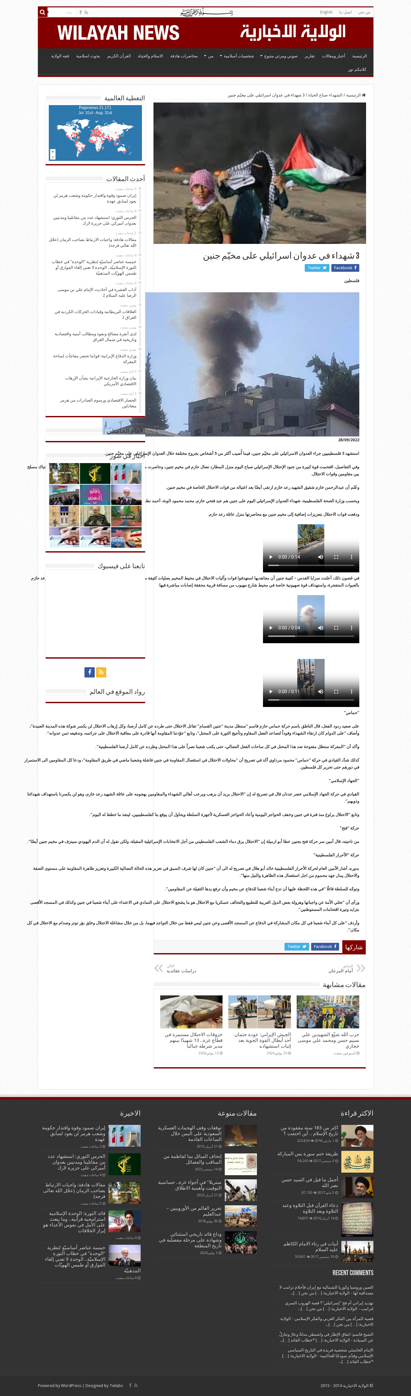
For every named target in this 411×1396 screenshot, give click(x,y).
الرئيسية (359, 56)
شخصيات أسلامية (239, 56)
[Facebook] (81, 12)
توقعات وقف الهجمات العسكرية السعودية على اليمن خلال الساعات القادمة (190, 1133)
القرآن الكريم (119, 56)
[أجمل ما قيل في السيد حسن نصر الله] (357, 1187)
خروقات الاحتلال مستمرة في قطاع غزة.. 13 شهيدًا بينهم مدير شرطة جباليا (194, 1040)
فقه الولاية (60, 56)
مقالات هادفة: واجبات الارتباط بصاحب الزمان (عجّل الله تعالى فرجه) (74, 1190)
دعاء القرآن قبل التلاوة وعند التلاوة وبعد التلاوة (310, 1208)
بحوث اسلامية (88, 56)
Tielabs (116, 1385)
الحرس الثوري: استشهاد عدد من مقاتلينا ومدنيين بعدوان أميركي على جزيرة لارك (76, 1162)
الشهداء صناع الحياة (325, 95)
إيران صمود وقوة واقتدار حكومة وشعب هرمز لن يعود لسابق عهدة (73, 1133)
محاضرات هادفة (184, 56)
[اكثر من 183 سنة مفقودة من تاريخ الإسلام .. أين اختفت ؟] (357, 1136)
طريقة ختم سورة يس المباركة (307, 1154)
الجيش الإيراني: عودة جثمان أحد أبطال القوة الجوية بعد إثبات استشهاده (262, 1040)
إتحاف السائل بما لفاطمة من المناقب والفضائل (192, 1159)
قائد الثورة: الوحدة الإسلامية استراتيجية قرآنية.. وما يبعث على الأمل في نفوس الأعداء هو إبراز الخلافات (74, 1222)
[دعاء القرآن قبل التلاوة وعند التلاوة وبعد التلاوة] (357, 1219)
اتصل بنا (345, 12)
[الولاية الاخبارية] (293, 31)
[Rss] (86, 12)
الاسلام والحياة (150, 56)
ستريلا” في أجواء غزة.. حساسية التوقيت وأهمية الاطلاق (190, 1185)
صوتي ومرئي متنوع (281, 56)
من (211, 56)
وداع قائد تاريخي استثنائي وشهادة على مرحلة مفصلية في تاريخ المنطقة (190, 1240)
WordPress (71, 1385)
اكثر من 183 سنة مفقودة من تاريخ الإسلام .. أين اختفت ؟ (309, 1130)
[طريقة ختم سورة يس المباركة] (357, 1162)
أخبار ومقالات (333, 56)
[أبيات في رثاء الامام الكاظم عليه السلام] (357, 1252)
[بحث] (43, 12)
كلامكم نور (357, 69)
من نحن (364, 12)
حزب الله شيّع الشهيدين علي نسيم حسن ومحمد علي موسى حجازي (328, 1040)
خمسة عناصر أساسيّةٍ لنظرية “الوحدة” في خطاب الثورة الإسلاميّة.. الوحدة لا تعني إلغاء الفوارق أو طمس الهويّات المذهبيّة (93, 1259)
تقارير (310, 56)
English (326, 12)
